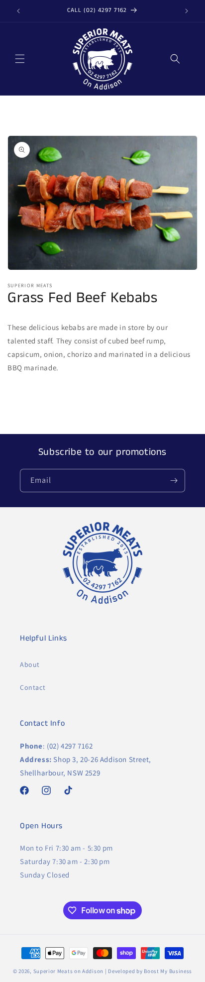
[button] (20, 59)
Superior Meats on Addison (68, 971)
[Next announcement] (187, 11)
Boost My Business (168, 971)
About (30, 664)
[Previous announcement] (18, 11)
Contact (32, 687)
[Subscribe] (174, 480)
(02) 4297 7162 (70, 746)
